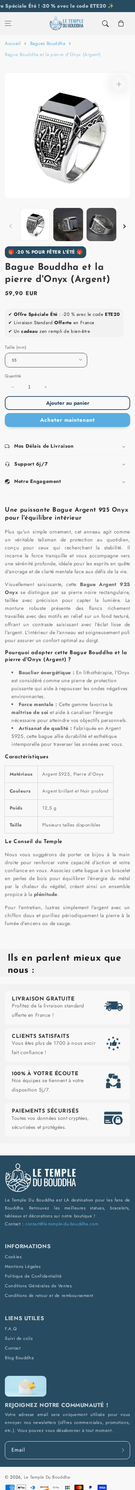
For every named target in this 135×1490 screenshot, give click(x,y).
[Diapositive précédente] (11, 226)
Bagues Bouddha (47, 43)
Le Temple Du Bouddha (47, 1477)
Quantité (13, 376)
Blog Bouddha (19, 1357)
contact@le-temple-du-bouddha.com (61, 1224)
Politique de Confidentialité (33, 1276)
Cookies (13, 1256)
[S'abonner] (123, 1450)
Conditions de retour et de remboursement (49, 1295)
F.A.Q (11, 1328)
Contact (12, 1348)
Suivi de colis (19, 1338)
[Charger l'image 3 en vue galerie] (101, 224)
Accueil (12, 43)
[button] (8, 23)
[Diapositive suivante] (124, 226)
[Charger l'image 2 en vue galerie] (68, 224)
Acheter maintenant (67, 420)
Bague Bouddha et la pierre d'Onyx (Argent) (52, 54)
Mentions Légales (22, 1266)
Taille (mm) (15, 347)
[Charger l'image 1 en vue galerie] (35, 224)
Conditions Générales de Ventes (38, 1285)
